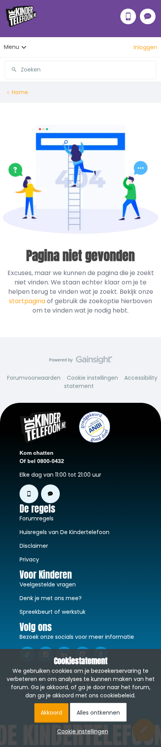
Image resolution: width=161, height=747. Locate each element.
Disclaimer (34, 546)
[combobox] (80, 66)
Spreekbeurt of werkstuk (53, 612)
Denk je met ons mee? (51, 598)
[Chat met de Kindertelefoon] (148, 16)
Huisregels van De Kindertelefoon (64, 532)
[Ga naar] (11, 69)
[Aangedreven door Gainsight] (80, 362)
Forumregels (37, 518)
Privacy (29, 559)
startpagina (27, 301)
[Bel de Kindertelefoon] (128, 16)
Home (20, 92)
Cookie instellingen (92, 378)
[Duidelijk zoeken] (150, 69)
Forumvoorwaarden (34, 378)
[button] (145, 47)
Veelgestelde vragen (48, 584)
